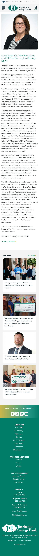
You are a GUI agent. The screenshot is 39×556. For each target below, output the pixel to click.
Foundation (19, 447)
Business (19, 463)
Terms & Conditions (19, 544)
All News (31, 255)
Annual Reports (18, 440)
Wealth (18, 466)
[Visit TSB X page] (17, 414)
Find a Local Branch (19, 515)
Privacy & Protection (25, 540)
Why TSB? (19, 427)
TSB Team (19, 434)
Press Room (18, 443)
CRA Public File (18, 450)
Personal (19, 460)
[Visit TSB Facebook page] (13, 414)
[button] (3, 8)
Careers (19, 437)
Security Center (19, 479)
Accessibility (12, 540)
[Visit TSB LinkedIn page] (22, 414)
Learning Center (19, 476)
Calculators (19, 482)
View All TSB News (7, 241)
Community (18, 431)
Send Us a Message (19, 511)
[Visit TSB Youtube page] (26, 414)
